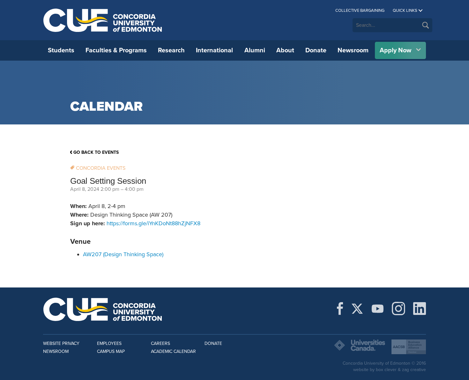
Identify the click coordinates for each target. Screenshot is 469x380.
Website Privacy (61, 343)
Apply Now (395, 50)
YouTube (377, 308)
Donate (315, 50)
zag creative (414, 369)
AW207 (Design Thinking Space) (123, 254)
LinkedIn (419, 308)
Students (61, 50)
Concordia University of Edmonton (103, 20)
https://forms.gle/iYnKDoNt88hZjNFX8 (153, 223)
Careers (160, 343)
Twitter (357, 308)
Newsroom (353, 50)
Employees (109, 343)
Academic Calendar (173, 351)
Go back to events (96, 152)
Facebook (340, 308)
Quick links (405, 10)
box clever (386, 369)
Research (171, 50)
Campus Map (111, 351)
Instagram (398, 308)
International (214, 50)
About (285, 50)
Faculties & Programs (116, 50)
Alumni (254, 50)
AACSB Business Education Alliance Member (408, 346)
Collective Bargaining (359, 10)
